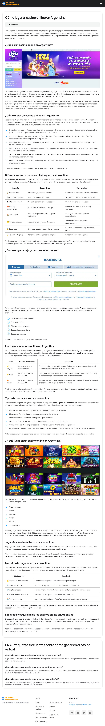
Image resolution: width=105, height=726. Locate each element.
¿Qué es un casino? (39, 707)
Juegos (52, 711)
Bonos (52, 706)
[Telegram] (71, 712)
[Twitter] (84, 712)
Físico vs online (41, 717)
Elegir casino (40, 713)
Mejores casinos (56, 702)
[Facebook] (77, 712)
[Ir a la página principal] (10, 3)
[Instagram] (90, 712)
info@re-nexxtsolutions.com (80, 705)
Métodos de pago (54, 716)
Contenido (13, 24)
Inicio (37, 702)
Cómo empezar (41, 721)
